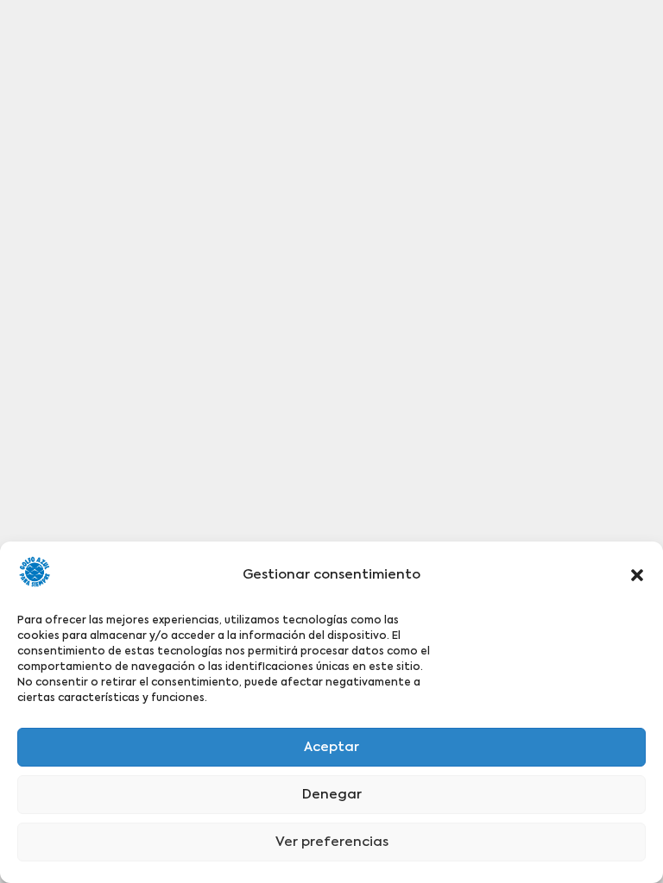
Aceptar (331, 747)
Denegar (332, 794)
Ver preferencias (331, 842)
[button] (637, 575)
